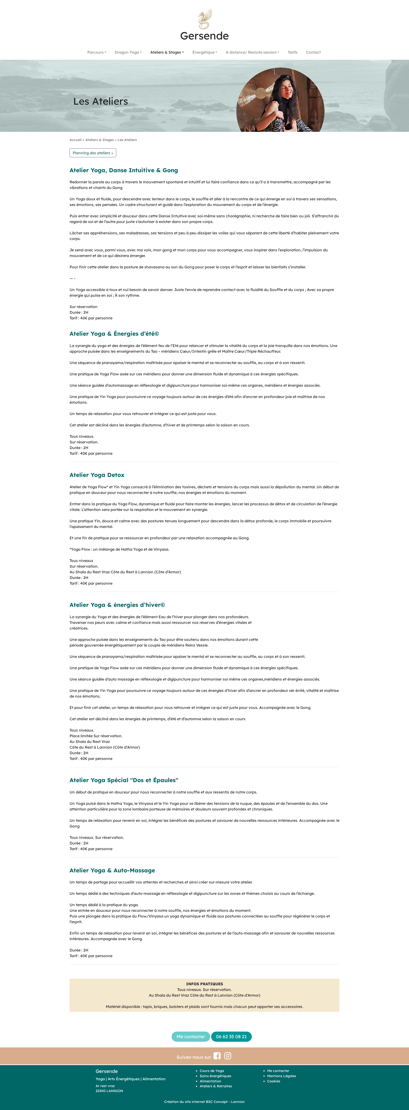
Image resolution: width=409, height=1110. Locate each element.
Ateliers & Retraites (216, 1086)
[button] (93, 152)
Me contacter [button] (191, 1036)
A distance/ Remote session (251, 52)
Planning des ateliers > (93, 152)
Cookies (273, 1081)
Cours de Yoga (212, 1071)
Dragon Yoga (127, 52)
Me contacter (278, 1071)
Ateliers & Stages (165, 52)
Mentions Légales (281, 1076)
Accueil (76, 140)
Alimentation (210, 1081)
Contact (313, 52)
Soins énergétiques (215, 1076)
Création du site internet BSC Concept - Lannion (204, 1102)
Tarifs (293, 52)
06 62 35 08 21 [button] (231, 1036)
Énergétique (203, 52)
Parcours (95, 52)
